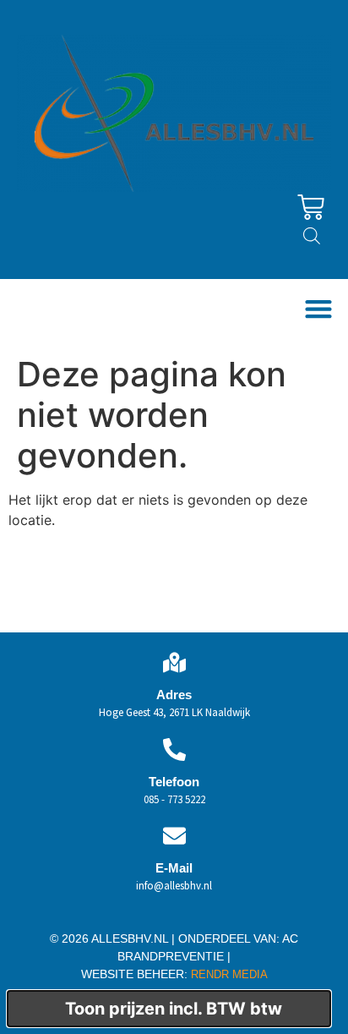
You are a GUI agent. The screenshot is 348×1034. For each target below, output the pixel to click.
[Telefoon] (174, 749)
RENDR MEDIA (228, 974)
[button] (318, 309)
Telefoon (174, 781)
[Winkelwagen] (311, 207)
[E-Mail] (174, 835)
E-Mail (174, 868)
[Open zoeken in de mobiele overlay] (311, 235)
